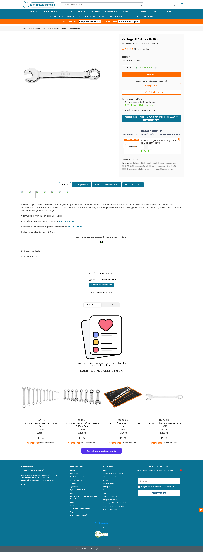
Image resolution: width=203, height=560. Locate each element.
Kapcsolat (74, 473)
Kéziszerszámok (48, 12)
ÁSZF (72, 505)
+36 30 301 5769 (47, 480)
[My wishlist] (201, 510)
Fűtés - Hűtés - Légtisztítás (113, 506)
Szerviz (73, 483)
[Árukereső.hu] (101, 524)
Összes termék (167, 169)
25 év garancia (81, 185)
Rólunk (73, 470)
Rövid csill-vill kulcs (150, 169)
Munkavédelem (111, 12)
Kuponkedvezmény (167, 163)
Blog (72, 502)
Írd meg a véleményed (101, 284)
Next (185, 411)
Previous (18, 411)
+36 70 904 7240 (42, 477)
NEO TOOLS (153, 43)
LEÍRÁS (65, 185)
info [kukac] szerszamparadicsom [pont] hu (39, 475)
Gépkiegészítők (78, 12)
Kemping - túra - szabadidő (62, 17)
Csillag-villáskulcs (53, 28)
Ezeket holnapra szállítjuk (113, 473)
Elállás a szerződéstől (79, 515)
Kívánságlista (92, 305)
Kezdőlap (24, 28)
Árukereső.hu (101, 528)
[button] (128, 49)
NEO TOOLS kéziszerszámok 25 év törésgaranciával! (147, 166)
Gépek (63, 12)
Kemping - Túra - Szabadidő (114, 503)
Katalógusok (75, 493)
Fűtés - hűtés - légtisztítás (91, 17)
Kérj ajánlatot (151, 85)
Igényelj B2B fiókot (77, 490)
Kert (125, 12)
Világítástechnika (163, 12)
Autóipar (95, 12)
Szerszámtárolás (141, 12)
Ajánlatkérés (75, 487)
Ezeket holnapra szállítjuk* (140, 17)
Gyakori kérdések (77, 480)
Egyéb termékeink (116, 17)
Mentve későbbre (110, 305)
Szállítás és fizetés (77, 477)
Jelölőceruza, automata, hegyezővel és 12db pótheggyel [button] (159, 141)
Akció (33, 12)
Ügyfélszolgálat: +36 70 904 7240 (140, 110)
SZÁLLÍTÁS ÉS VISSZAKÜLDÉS (106, 185)
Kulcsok (43, 28)
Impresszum (75, 512)
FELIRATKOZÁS (159, 493)
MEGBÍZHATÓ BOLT (133, 185)
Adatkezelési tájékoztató (80, 509)
